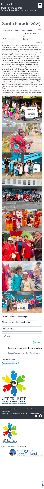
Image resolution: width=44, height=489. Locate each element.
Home (4, 409)
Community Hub (34, 413)
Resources (5, 413)
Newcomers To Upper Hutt (18, 413)
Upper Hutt (29, 39)
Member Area (6, 411)
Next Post (38, 42)
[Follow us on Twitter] (36, 415)
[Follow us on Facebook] (40, 415)
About (10, 409)
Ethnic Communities (11, 39)
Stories (27, 409)
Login (38, 342)
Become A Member (10, 363)
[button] (43, 486)
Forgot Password (14, 353)
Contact (33, 409)
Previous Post (8, 43)
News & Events (18, 409)
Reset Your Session (33, 353)
